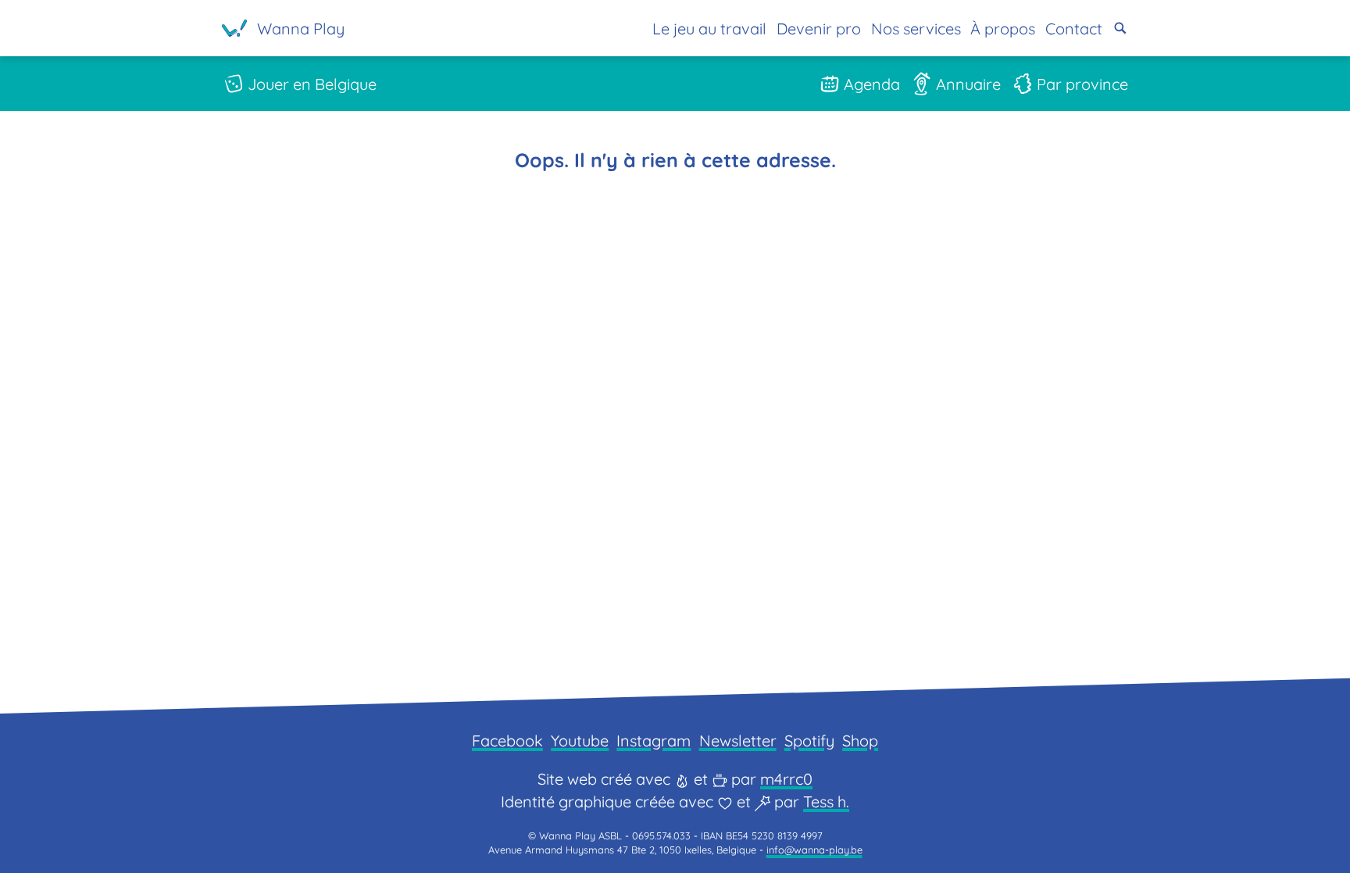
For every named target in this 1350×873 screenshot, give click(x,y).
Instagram (653, 740)
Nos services (916, 28)
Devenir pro (819, 28)
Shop (860, 740)
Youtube (580, 740)
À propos (1002, 28)
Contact (1073, 28)
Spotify (809, 740)
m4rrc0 (786, 779)
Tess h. (826, 801)
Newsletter (738, 740)
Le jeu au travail (709, 28)
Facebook (507, 740)
